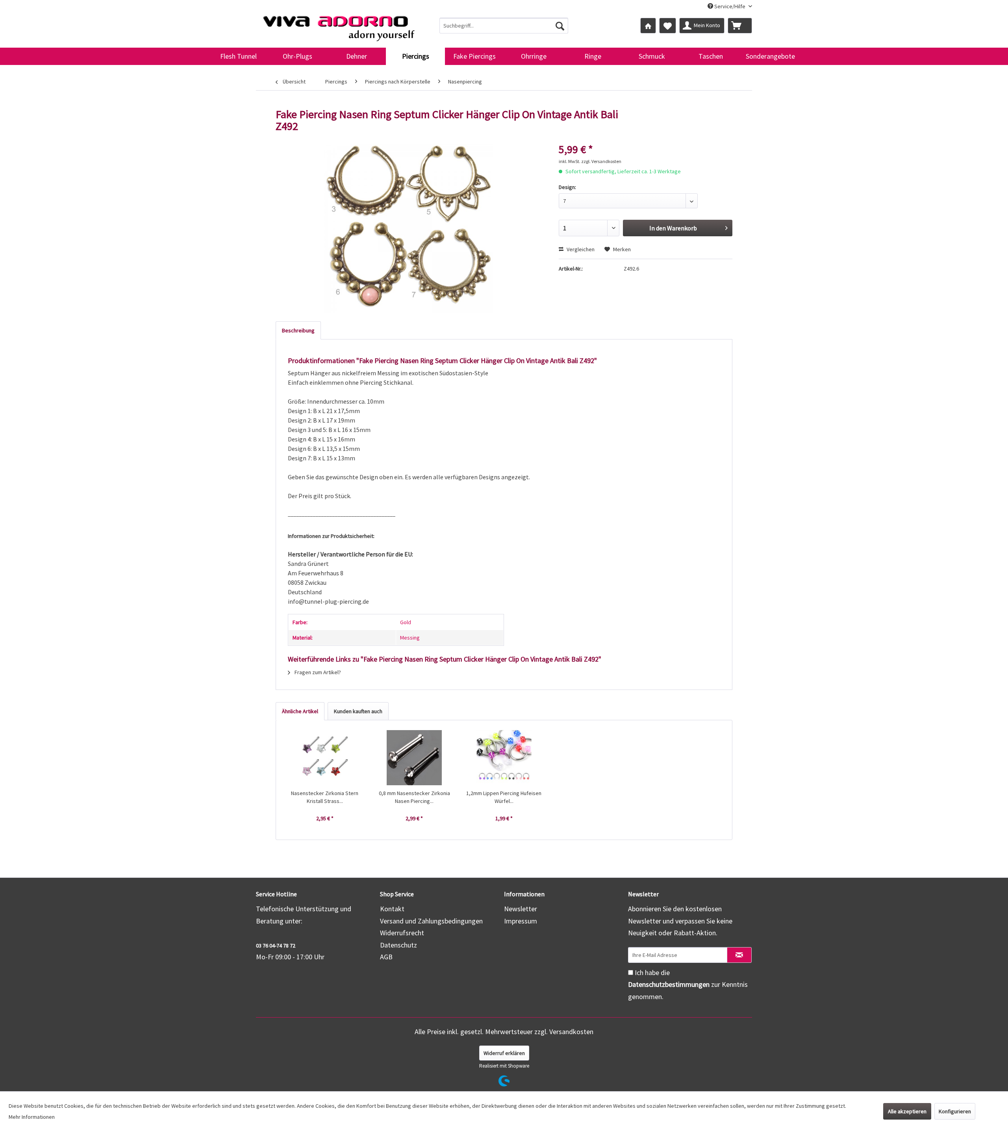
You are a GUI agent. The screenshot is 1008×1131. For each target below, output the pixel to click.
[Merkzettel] (667, 25)
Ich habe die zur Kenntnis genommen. (688, 984)
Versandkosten (571, 1031)
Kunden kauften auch (358, 711)
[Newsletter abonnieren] (739, 955)
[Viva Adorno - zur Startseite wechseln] (338, 25)
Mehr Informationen (32, 1116)
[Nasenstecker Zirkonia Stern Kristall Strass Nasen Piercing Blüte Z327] (325, 757)
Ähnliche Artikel (300, 711)
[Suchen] (560, 25)
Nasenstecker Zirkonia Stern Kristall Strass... (324, 797)
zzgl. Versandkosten (601, 161)
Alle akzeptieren (907, 1111)
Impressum (520, 920)
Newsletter (520, 908)
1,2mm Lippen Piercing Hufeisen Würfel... (503, 797)
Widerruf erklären (504, 1053)
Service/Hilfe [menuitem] (730, 6)
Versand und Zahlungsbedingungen (431, 920)
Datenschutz (398, 944)
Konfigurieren (955, 1111)
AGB (386, 956)
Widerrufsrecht (402, 932)
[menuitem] (504, 25)
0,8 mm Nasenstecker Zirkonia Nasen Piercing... (414, 797)
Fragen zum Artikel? (317, 672)
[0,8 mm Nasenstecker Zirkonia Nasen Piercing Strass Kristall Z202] (415, 757)
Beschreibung (298, 330)
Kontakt (392, 908)
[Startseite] (648, 25)
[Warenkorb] (740, 25)
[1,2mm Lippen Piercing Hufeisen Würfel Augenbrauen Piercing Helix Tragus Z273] (504, 757)
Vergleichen (580, 249)
